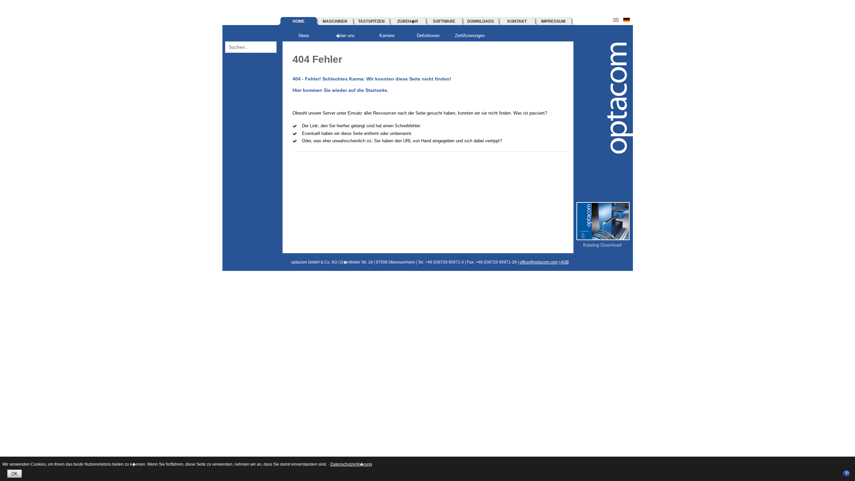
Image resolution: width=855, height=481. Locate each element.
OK (14, 473)
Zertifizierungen (470, 35)
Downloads (480, 21)
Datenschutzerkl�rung (351, 464)
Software (444, 21)
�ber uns (345, 35)
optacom (616, 99)
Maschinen (335, 21)
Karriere (386, 35)
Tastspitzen (371, 21)
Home (299, 21)
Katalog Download (602, 245)
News (304, 35)
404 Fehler (317, 59)
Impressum (553, 21)
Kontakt (517, 21)
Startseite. (376, 90)
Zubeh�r (407, 21)
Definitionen (428, 35)
